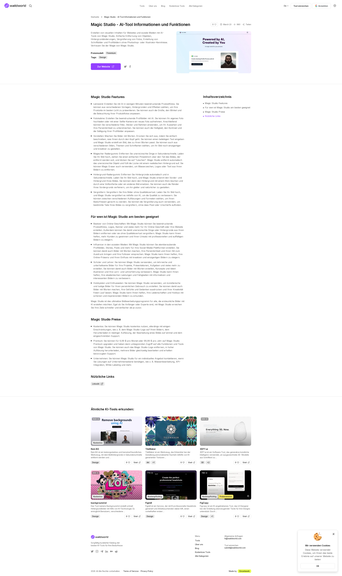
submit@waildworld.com (235, 548)
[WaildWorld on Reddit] (116, 551)
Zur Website (103, 66)
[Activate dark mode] (335, 6)
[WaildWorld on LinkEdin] (106, 551)
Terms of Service (131, 571)
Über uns (199, 544)
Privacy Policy (147, 571)
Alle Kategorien (202, 556)
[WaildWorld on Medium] (111, 551)
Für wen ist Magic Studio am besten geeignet (227, 107)
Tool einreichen (301, 6)
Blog (197, 548)
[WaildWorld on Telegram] (101, 551)
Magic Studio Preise (215, 111)
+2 (208, 462)
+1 (153, 462)
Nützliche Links (212, 116)
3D (202, 462)
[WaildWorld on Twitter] (92, 551)
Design (103, 57)
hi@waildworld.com (232, 538)
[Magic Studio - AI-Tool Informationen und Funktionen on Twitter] (125, 66)
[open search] (30, 6)
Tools (197, 540)
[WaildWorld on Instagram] (97, 551)
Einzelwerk (244, 571)
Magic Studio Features (216, 103)
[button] (321, 6)
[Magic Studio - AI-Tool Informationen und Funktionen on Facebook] (130, 66)
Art (148, 462)
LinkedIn (96, 384)
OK (317, 566)
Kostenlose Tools (202, 552)
